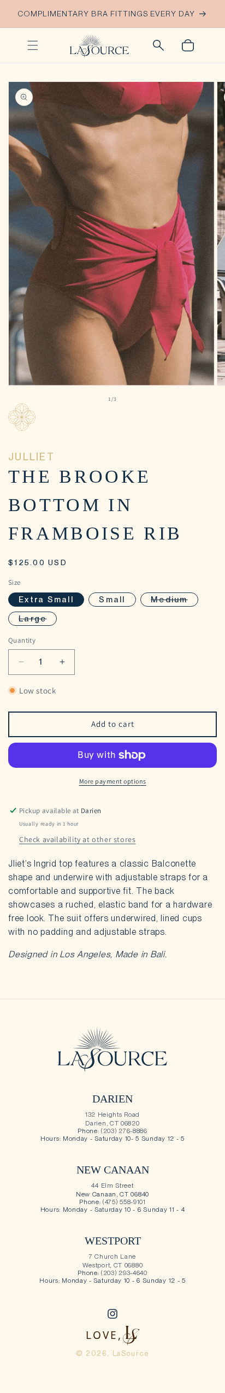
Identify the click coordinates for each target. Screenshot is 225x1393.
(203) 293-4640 (124, 1273)
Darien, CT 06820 (112, 1123)
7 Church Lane (112, 1256)
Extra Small (46, 599)
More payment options (112, 781)
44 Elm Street (112, 1185)
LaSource (131, 1353)
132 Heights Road (112, 1114)
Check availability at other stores (77, 839)
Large (38, 619)
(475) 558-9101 (124, 1202)
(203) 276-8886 (124, 1131)
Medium (174, 600)
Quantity (21, 640)
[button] (33, 45)
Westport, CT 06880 (112, 1265)
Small (112, 599)
